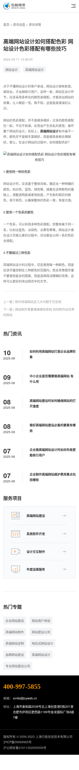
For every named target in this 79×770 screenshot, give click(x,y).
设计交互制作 (36, 551)
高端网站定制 (14, 643)
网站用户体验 (41, 620)
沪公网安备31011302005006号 (24, 747)
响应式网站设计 (42, 643)
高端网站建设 (36, 515)
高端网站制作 (14, 632)
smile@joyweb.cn (25, 698)
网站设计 (11, 69)
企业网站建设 (14, 620)
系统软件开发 (36, 533)
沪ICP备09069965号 (17, 742)
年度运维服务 (36, 569)
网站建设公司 (41, 632)
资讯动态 (19, 24)
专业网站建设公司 (17, 666)
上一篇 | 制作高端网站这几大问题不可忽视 (32, 301)
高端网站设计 (34, 69)
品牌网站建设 (14, 654)
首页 (6, 24)
